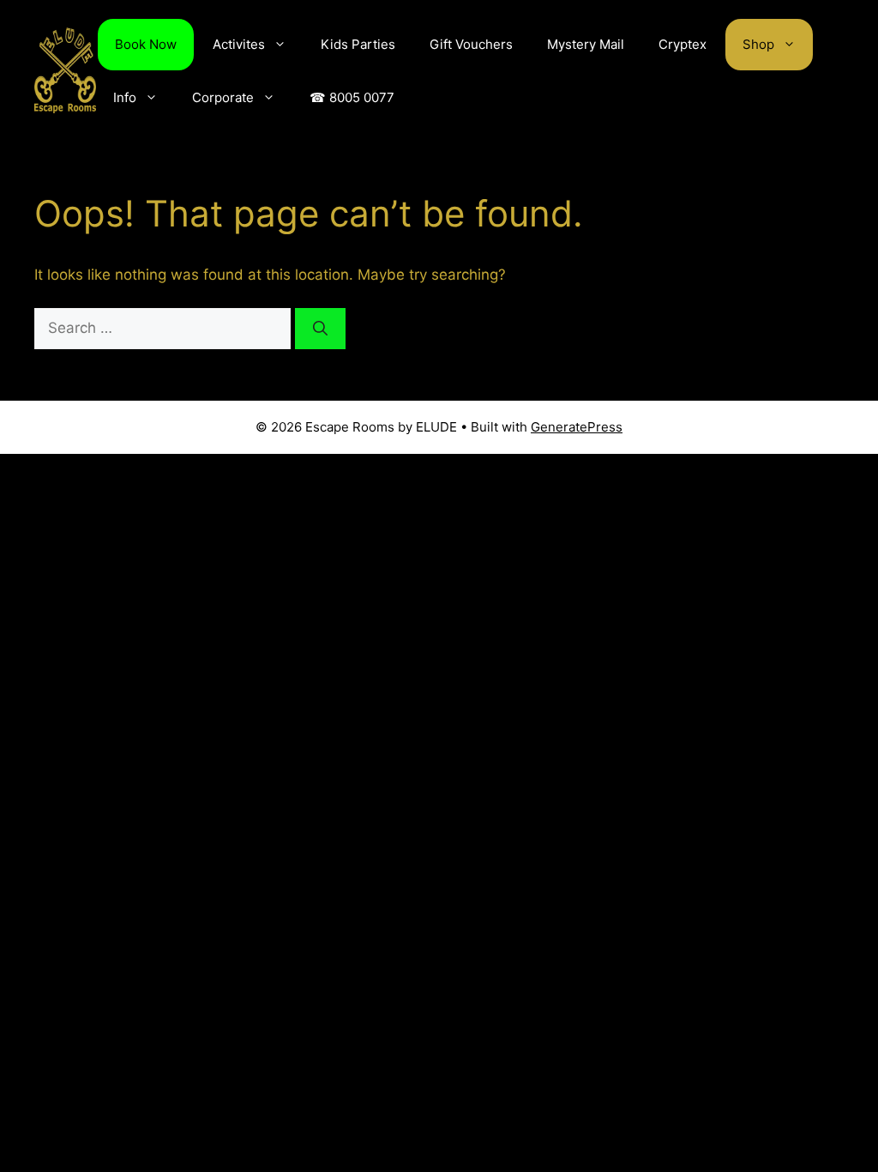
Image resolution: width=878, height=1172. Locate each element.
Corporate (223, 97)
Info (124, 97)
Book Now (146, 44)
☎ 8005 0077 (352, 97)
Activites (239, 44)
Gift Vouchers (471, 44)
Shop (758, 44)
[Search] (320, 328)
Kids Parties (358, 44)
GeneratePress (576, 427)
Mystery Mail (585, 44)
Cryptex (682, 44)
